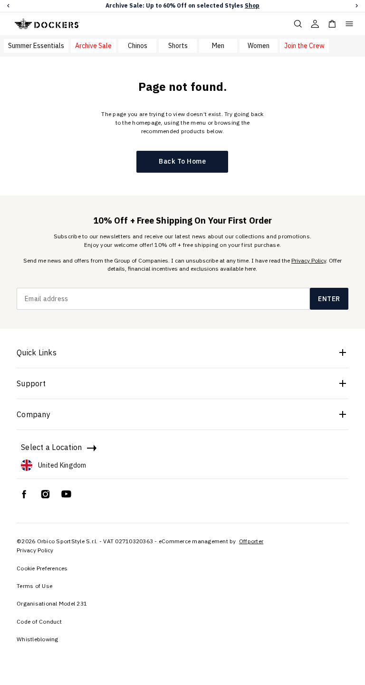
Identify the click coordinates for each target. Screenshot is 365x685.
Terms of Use (34, 585)
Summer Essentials (36, 45)
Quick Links (37, 352)
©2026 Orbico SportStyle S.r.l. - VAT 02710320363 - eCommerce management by (127, 541)
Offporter (251, 541)
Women (258, 45)
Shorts (178, 45)
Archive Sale (93, 45)
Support (31, 383)
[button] (8, 6)
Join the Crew (304, 45)
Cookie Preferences (42, 568)
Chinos (137, 45)
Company (33, 414)
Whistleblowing (37, 639)
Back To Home (182, 161)
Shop (252, 5)
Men (218, 45)
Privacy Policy (308, 260)
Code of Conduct (39, 621)
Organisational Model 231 (52, 603)
